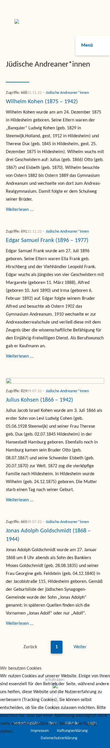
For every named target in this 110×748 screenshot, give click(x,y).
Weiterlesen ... (19, 209)
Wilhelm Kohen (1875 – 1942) (42, 102)
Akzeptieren (11, 744)
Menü (87, 45)
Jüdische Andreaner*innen (67, 93)
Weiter (80, 647)
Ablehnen (33, 744)
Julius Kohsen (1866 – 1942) (39, 400)
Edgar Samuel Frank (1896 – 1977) (47, 240)
